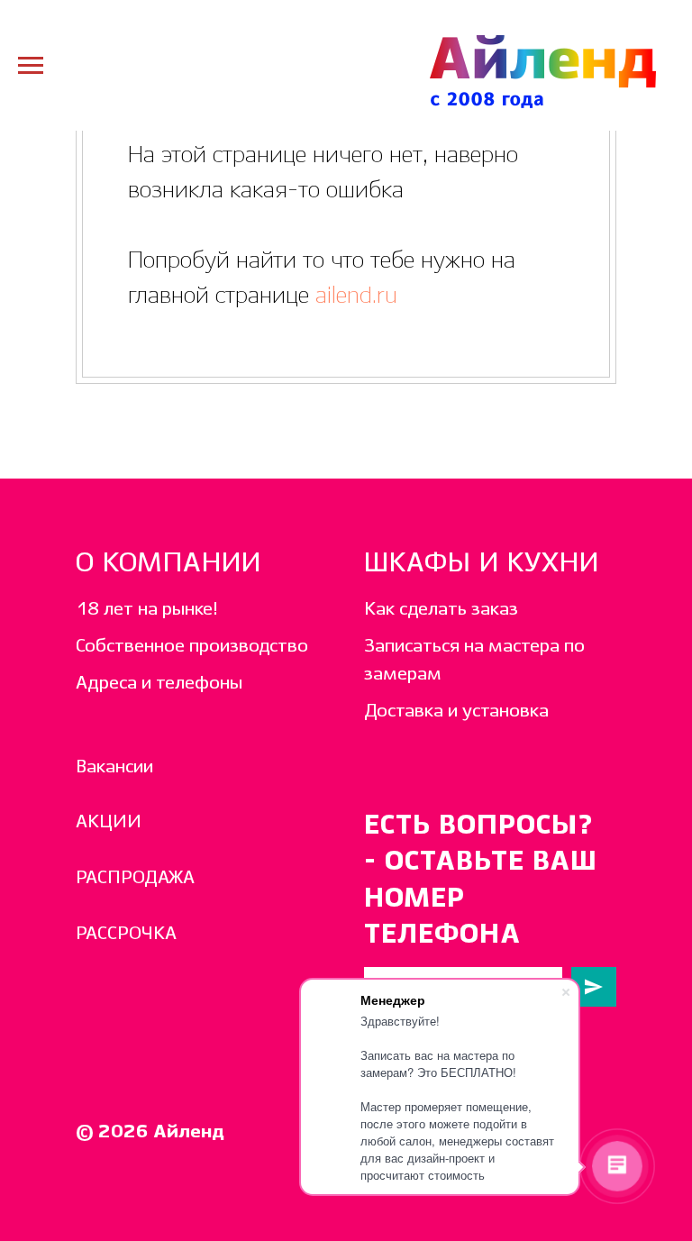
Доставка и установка (456, 711)
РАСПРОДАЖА (135, 878)
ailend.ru (353, 296)
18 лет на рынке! (147, 609)
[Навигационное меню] (30, 66)
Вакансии (114, 767)
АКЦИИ (108, 822)
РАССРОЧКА (126, 934)
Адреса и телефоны (159, 683)
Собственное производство (192, 646)
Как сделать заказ (441, 609)
